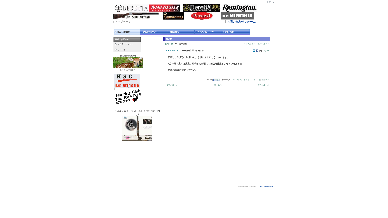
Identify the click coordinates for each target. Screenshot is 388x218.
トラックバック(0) (252, 79)
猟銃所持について (150, 32)
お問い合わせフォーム (241, 21)
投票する (217, 80)
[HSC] (127, 87)
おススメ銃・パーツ (206, 32)
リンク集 (121, 49)
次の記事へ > (263, 44)
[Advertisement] (137, 164)
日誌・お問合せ (123, 32)
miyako (266, 50)
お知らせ (169, 44)
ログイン (271, 2)
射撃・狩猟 (229, 32)
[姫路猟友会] (128, 67)
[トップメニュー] (185, 12)
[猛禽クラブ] (128, 105)
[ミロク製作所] (137, 128)
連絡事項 (265, 79)
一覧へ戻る (217, 85)
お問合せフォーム (125, 44)
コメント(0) (237, 79)
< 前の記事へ (249, 44)
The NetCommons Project (265, 186)
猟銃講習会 (174, 32)
